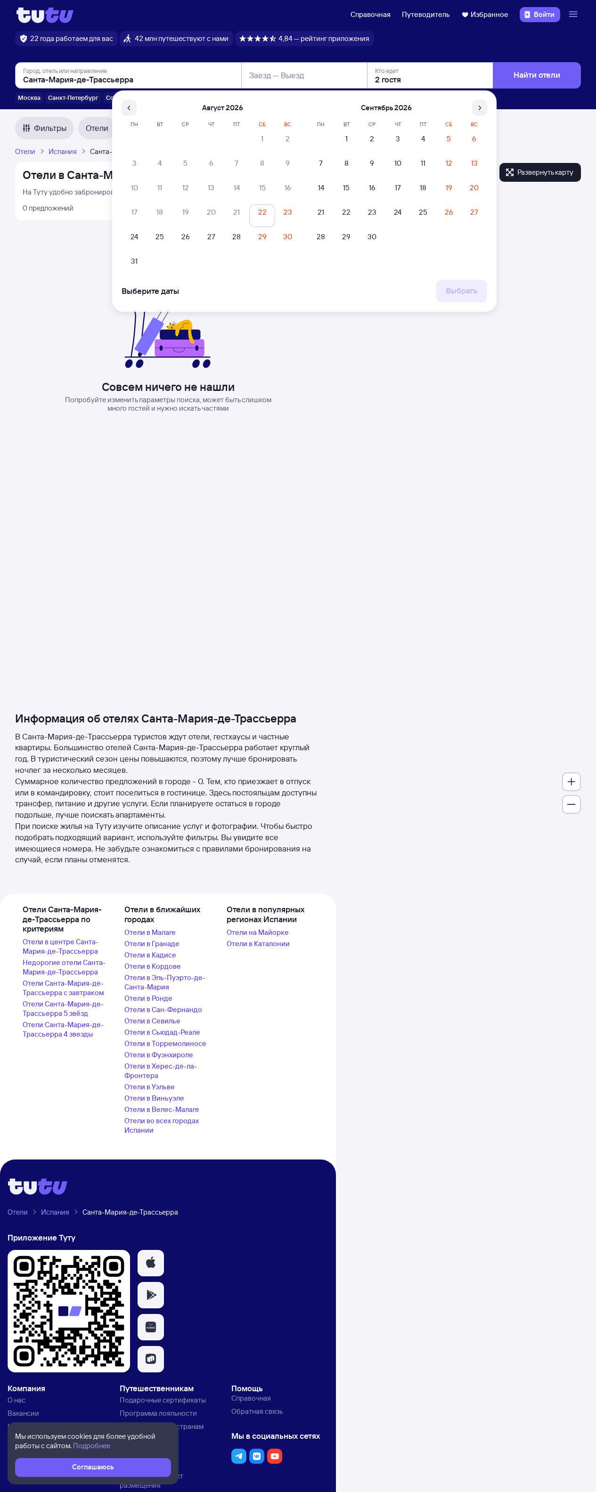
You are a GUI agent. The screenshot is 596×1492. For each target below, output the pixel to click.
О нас (16, 1399)
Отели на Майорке (258, 932)
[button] (151, 1263)
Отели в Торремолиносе (165, 1043)
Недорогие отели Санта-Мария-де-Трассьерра (64, 967)
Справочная (371, 14)
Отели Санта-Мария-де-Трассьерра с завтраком (63, 988)
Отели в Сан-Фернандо (163, 1009)
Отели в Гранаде (152, 943)
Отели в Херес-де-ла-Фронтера (160, 1071)
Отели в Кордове (152, 966)
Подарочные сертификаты (163, 1399)
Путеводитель (426, 14)
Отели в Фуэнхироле (158, 1054)
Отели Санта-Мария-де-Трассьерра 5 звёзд (63, 1008)
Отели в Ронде (148, 998)
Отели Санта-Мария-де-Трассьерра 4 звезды (63, 1029)
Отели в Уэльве (149, 1086)
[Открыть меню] (574, 14)
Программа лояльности (158, 1413)
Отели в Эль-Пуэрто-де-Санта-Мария (164, 982)
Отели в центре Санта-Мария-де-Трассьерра (60, 946)
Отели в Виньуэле (154, 1098)
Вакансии (23, 1413)
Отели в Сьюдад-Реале (162, 1032)
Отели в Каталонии (258, 943)
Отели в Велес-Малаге (161, 1109)
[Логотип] (45, 14)
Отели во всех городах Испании (161, 1125)
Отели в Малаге (150, 932)
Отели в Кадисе (150, 954)
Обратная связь (257, 1411)
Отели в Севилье (152, 1020)
